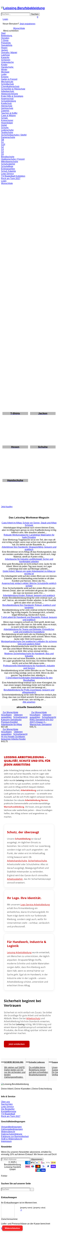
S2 (2, 147)
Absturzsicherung (9, 94)
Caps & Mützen (8, 115)
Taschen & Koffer (9, 113)
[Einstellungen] (2, 23)
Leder (4, 74)
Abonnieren (36, 1159)
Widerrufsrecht (8, 1131)
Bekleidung (7, 35)
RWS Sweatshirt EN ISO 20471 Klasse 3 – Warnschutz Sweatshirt (41, 722)
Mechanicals (7, 81)
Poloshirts (6, 43)
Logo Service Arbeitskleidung (35, 904)
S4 (2, 152)
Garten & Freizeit (9, 79)
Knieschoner (7, 120)
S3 (2, 149)
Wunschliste (19, 28)
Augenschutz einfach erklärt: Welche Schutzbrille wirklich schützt (29, 584)
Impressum (6, 1141)
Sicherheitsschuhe (37, 860)
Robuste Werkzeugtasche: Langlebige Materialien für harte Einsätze (29, 536)
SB (2, 140)
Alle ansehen (29, 702)
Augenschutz (7, 98)
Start (3, 33)
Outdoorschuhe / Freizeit (13, 159)
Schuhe (5, 127)
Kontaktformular (8, 1111)
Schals (4, 118)
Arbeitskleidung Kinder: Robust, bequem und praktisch (29, 595)
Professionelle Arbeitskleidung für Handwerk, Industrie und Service (29, 667)
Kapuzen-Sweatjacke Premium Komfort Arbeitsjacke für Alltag (11, 722)
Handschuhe (7, 67)
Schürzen (5, 60)
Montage (5, 72)
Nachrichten (7, 1104)
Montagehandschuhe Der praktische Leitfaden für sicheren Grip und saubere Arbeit (29, 642)
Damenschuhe (8, 137)
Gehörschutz (7, 108)
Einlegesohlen (8, 169)
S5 (2, 154)
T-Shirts (4, 40)
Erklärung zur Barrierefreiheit (15, 1136)
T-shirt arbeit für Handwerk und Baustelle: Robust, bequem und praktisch (29, 618)
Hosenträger (7, 123)
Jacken (4, 50)
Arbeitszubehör (15, 879)
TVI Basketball (8, 1114)
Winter (4, 69)
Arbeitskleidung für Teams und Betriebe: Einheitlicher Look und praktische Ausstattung (29, 630)
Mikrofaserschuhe (9, 161)
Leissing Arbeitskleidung (19, 952)
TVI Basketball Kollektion (13, 176)
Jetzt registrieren (27, 24)
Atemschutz (6, 106)
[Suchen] (3, 2)
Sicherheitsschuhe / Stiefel (14, 135)
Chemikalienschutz (10, 86)
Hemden (5, 38)
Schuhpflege (7, 166)
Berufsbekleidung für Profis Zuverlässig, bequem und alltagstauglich (29, 691)
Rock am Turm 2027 (10, 178)
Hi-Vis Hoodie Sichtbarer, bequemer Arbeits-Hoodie (13, 737)
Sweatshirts (6, 45)
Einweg (4, 77)
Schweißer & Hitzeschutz (13, 89)
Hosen (4, 48)
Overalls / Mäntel (9, 52)
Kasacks (5, 57)
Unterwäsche (7, 62)
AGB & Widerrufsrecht (11, 1139)
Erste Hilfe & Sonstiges (12, 96)
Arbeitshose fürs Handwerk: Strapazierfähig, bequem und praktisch (29, 548)
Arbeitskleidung (28, 790)
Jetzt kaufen (7, 506)
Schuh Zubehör (8, 171)
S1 (2, 142)
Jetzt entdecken (17, 1044)
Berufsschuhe (7, 157)
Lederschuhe (7, 130)
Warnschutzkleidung (14, 807)
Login (5, 19)
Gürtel (4, 125)
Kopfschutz (6, 103)
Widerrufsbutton (12, 1228)
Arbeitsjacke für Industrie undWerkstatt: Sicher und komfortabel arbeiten (29, 560)
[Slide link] (29, 204)
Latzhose (5, 55)
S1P (3, 144)
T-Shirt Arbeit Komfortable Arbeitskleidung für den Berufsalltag (29, 679)
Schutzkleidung (8, 101)
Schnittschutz (7, 84)
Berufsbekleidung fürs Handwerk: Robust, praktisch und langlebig (29, 606)
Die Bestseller (8, 1109)
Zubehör (5, 111)
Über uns (5, 1102)
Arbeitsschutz (8, 91)
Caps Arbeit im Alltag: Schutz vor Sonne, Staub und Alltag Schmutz (29, 524)
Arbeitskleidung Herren (36, 800)
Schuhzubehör (8, 164)
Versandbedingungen (11, 1127)
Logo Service (7, 173)
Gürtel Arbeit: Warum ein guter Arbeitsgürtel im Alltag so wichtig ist (29, 572)
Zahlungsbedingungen (12, 1129)
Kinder (4, 65)
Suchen (35, 14)
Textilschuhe (7, 132)
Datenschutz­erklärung (11, 1134)
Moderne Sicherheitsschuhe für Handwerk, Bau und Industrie (29, 654)
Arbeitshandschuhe (17, 860)
